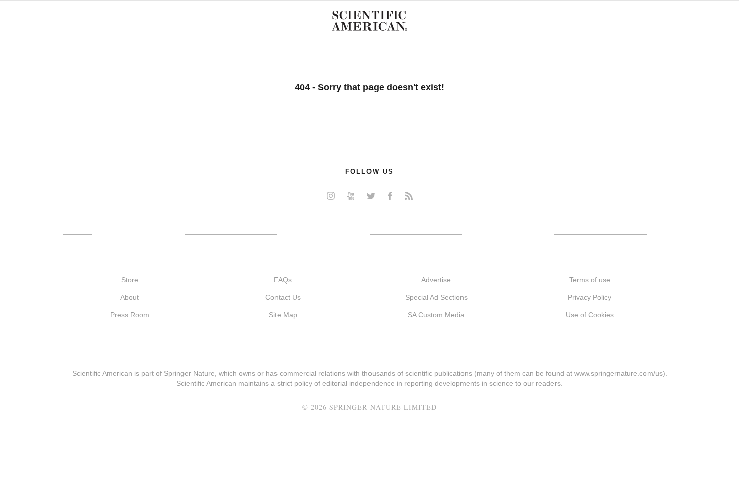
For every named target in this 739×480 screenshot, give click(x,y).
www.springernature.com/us (618, 373)
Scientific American (369, 21)
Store (129, 280)
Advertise (436, 280)
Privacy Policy (589, 297)
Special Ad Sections (436, 297)
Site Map (283, 315)
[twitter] (371, 195)
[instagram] (331, 195)
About (129, 297)
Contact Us (283, 297)
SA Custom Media (436, 315)
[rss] (409, 195)
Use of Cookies (590, 315)
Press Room (129, 315)
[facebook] (390, 195)
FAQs (283, 280)
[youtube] (350, 195)
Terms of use (589, 280)
